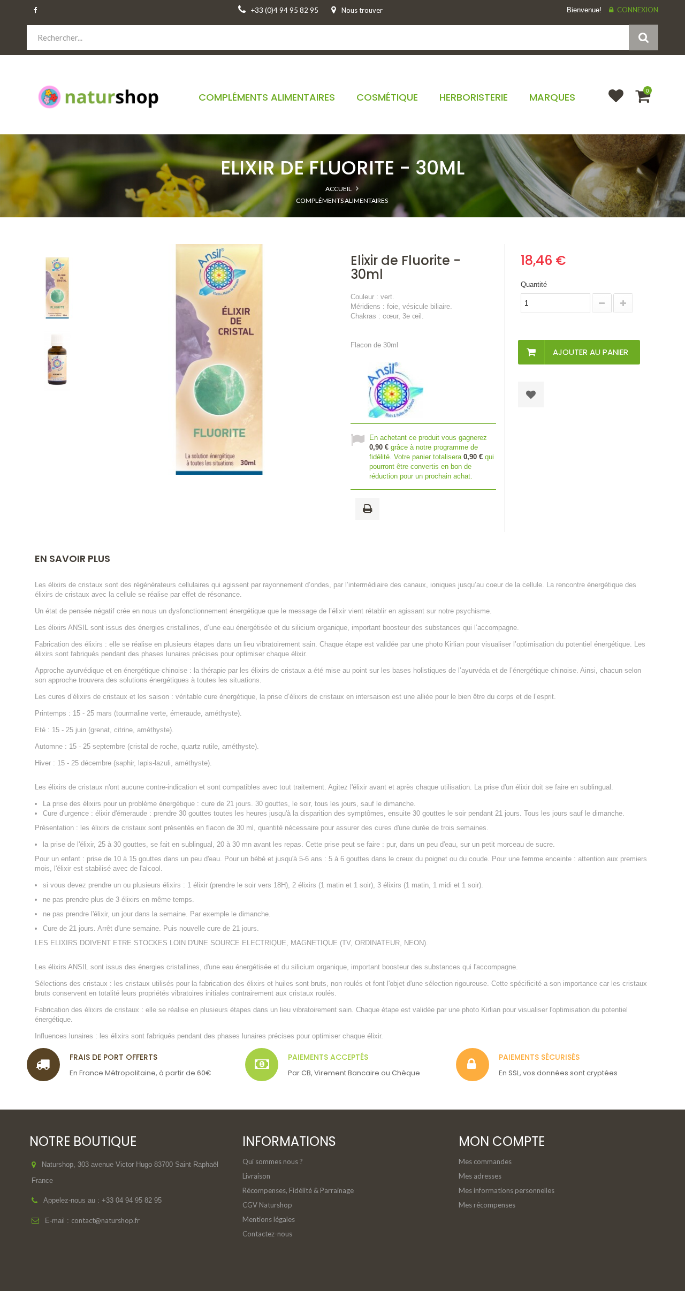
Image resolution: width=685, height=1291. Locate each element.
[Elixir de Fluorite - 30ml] (57, 287)
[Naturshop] (100, 96)
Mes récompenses (487, 1205)
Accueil (338, 189)
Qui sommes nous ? (272, 1161)
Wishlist (611, 103)
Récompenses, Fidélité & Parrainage (298, 1190)
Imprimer (369, 509)
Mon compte (502, 1141)
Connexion (637, 9)
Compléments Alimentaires (342, 200)
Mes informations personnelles (506, 1190)
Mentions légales (268, 1219)
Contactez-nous (267, 1233)
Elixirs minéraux (342, 222)
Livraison (256, 1176)
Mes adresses (480, 1176)
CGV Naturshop (267, 1205)
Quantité (534, 284)
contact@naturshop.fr (105, 1220)
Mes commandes (485, 1161)
